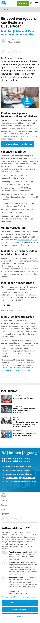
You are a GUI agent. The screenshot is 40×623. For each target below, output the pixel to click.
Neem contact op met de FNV (18, 466)
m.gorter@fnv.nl (23, 370)
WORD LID (22, 3)
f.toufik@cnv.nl (7, 370)
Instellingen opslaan (20, 609)
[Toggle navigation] (36, 3)
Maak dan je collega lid (25, 310)
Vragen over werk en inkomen (19, 474)
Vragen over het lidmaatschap (19, 470)
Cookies (4, 505)
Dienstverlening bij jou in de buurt (20, 478)
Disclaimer (5, 500)
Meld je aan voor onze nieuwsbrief (21, 481)
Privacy (4, 509)
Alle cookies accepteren (20, 603)
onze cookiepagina (30, 597)
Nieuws (5, 9)
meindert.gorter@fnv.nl (27, 240)
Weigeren (20, 616)
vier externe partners (19, 589)
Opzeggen (5, 514)
